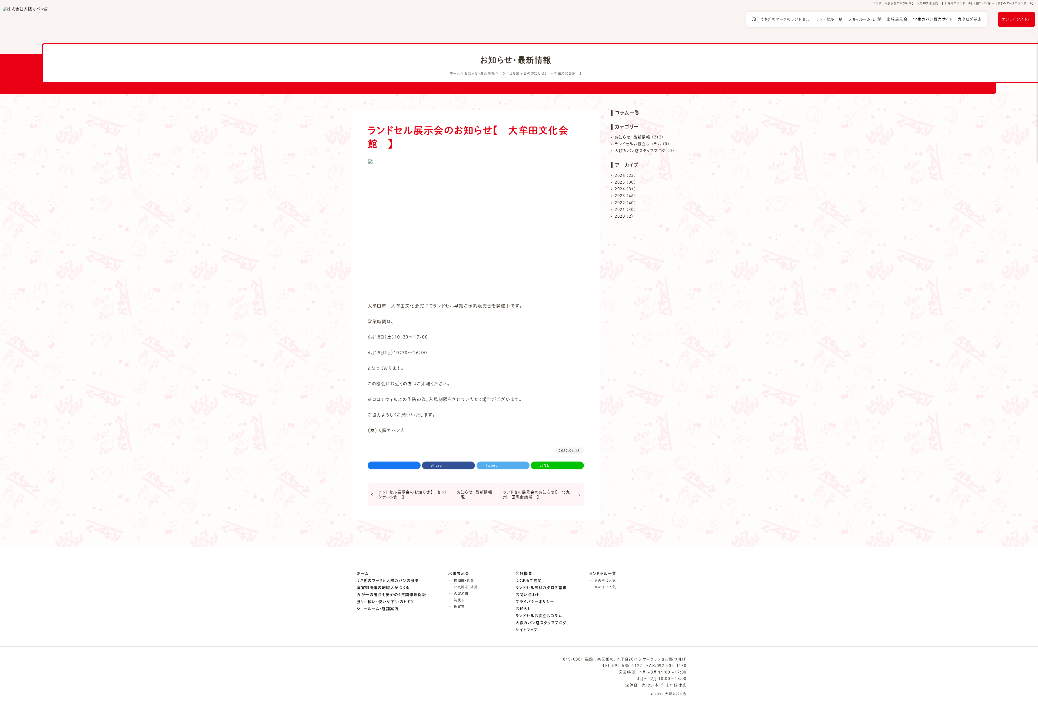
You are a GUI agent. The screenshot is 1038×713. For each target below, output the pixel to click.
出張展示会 (897, 19)
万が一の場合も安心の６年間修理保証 (391, 594)
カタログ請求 (970, 19)
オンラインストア (1016, 19)
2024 (620, 189)
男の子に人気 (605, 580)
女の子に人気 (605, 587)
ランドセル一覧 (829, 19)
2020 (620, 216)
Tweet (491, 465)
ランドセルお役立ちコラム (638, 144)
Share (436, 465)
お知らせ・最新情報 (632, 137)
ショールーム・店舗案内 (378, 609)
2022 (620, 203)
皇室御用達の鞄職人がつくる (383, 587)
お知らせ (523, 609)
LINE (544, 465)
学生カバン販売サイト (933, 19)
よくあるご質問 (528, 580)
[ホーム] (753, 19)
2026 (620, 175)
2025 (620, 182)
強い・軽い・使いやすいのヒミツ (385, 601)
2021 (620, 209)
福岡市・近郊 (464, 580)
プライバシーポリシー (534, 601)
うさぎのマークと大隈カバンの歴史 (388, 580)
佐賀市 (459, 606)
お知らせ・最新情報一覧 (474, 494)
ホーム (363, 573)
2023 (620, 196)
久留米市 (461, 593)
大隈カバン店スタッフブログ (640, 150)
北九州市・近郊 (466, 587)
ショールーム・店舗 (864, 19)
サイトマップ (526, 630)
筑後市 (459, 600)
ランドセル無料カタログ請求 (541, 587)
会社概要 (523, 573)
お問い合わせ (528, 594)
